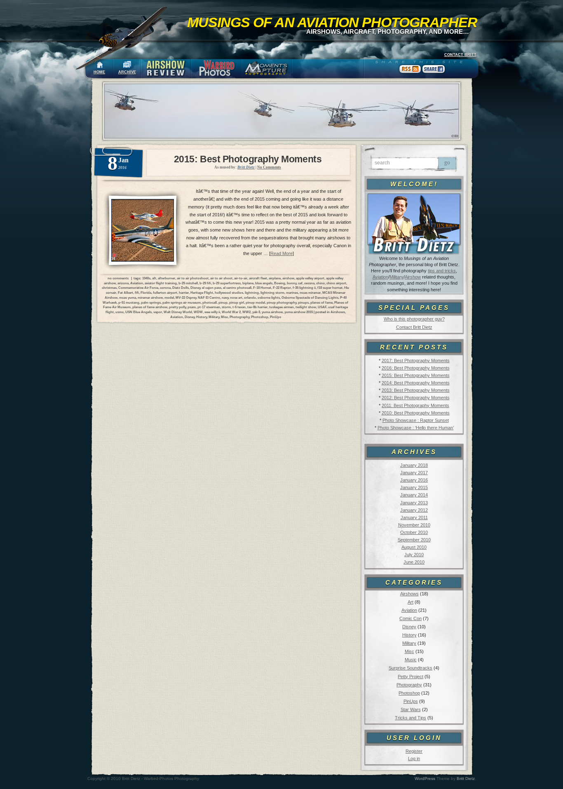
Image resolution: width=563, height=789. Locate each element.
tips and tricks (442, 270)
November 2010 (414, 524)
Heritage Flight (201, 292)
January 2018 (414, 465)
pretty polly (177, 307)
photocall (209, 302)
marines (292, 292)
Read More (281, 253)
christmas (109, 288)
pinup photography (281, 302)
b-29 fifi (205, 283)
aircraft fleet (258, 278)
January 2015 (414, 487)
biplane (247, 283)
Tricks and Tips (410, 717)
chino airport (336, 283)
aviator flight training (161, 283)
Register (414, 751)
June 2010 (414, 562)
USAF (322, 307)
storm (226, 307)
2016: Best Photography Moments (416, 367)
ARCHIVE (127, 72)
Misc (409, 651)
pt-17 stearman (208, 307)
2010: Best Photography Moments (416, 412)
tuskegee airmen (281, 307)
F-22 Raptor (282, 288)
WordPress (425, 778)
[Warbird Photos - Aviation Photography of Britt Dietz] (216, 69)
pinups (303, 302)
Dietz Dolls (180, 288)
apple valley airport (310, 278)
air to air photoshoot (193, 278)
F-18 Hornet (262, 288)
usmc (119, 312)
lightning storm (272, 292)
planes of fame (321, 302)
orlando (250, 297)
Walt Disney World (178, 312)
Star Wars (411, 709)
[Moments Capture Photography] (267, 69)
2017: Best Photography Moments (416, 360)
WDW (198, 312)
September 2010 (414, 539)
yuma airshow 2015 (298, 312)
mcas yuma (127, 297)
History (409, 634)
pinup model (255, 302)
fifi (137, 292)
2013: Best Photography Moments (416, 390)
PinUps (410, 701)
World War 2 (231, 312)
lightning (252, 292)
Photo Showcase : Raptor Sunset (415, 420)
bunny (291, 283)
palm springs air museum (181, 302)
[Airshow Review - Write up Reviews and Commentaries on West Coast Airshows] (166, 69)
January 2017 (414, 472)
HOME (99, 72)
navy (225, 297)
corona (165, 288)
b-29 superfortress (227, 283)
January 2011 (414, 517)
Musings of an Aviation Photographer (332, 22)
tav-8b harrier (257, 307)
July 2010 (414, 554)
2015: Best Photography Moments (416, 375)
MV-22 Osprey (186, 297)
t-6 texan (239, 307)
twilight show (306, 307)
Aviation (380, 276)
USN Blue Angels (138, 312)
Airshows (409, 593)
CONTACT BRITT (460, 55)
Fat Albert (125, 292)
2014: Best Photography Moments (416, 382)
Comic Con (410, 618)
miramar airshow (150, 297)
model (169, 297)
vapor (157, 312)
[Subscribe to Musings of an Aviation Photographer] (410, 73)
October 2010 (414, 532)
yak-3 (256, 312)
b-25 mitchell (188, 283)
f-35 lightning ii (304, 288)
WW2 (246, 312)
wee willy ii (212, 312)
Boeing (279, 283)
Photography (409, 684)
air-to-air (240, 278)
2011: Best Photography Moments (415, 405)
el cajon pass (211, 288)
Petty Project (410, 676)
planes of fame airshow (149, 307)
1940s (146, 278)
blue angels (263, 283)
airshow (288, 278)
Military (396, 276)
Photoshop (409, 693)
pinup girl (236, 302)
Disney (409, 626)
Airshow (413, 276)
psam (192, 307)
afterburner (166, 278)
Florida (146, 292)
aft (154, 278)
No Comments (269, 167)
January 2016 (414, 480)
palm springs (151, 302)
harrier (184, 292)
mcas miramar (310, 292)
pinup (223, 302)
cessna (309, 283)
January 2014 (414, 494)
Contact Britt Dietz (414, 327)
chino (320, 283)
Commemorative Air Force (138, 288)
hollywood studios (229, 292)
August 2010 (414, 547)
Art (410, 601)
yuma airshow (272, 312)
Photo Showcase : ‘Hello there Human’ (416, 427)
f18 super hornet (329, 288)
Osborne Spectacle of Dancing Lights (310, 297)
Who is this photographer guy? (414, 318)
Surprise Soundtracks (410, 667)
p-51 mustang (128, 302)
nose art (236, 297)
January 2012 (414, 510)
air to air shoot (221, 278)
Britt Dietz (466, 778)
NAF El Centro (209, 297)
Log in (414, 758)
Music (411, 659)
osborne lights (269, 297)
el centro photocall (237, 288)
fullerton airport (165, 292)
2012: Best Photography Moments (416, 397)
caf (300, 283)
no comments (118, 278)
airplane (275, 278)
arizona (123, 283)
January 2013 (414, 502)
